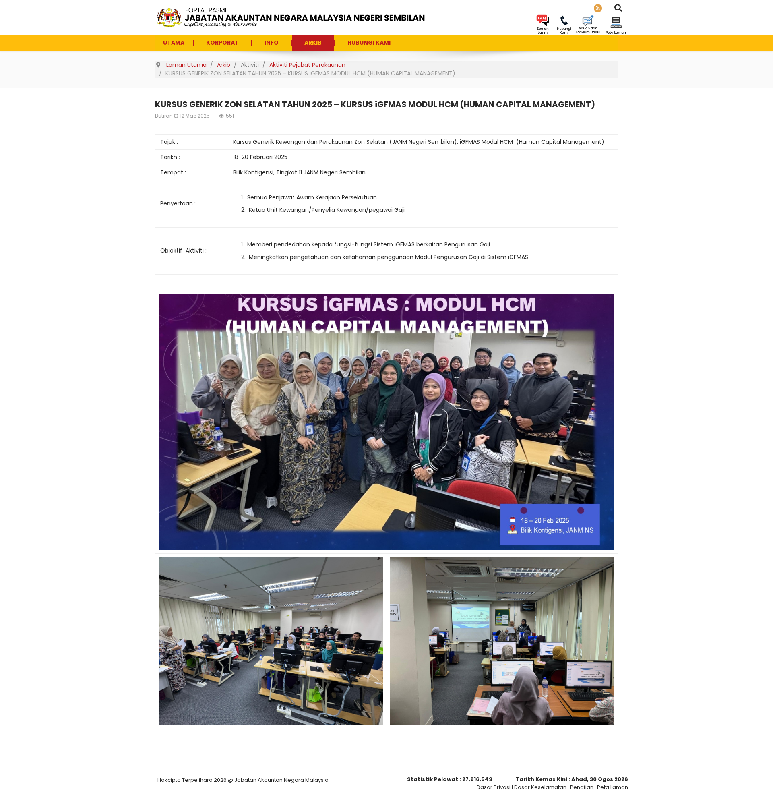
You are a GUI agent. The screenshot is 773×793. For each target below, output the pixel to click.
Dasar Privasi (494, 787)
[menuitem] (173, 43)
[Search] (618, 8)
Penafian (581, 787)
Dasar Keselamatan (540, 787)
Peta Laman (612, 787)
